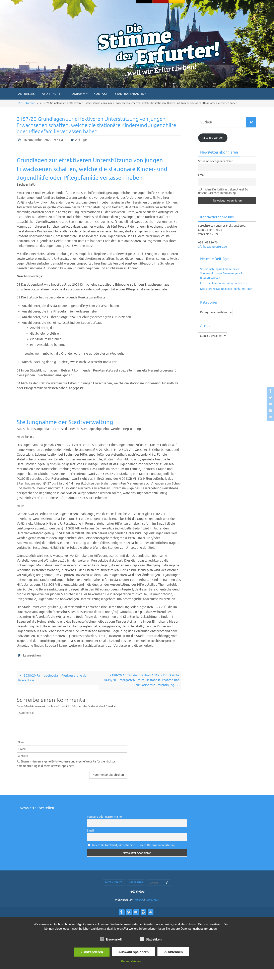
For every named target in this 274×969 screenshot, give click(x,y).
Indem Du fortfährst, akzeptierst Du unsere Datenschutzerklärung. (223, 191)
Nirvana (138, 899)
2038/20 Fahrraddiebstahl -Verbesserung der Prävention (52, 678)
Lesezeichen (32, 655)
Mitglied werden (212, 137)
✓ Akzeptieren (91, 952)
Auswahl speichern (133, 952)
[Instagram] (270, 410)
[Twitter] (270, 397)
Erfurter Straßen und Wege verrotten (223, 283)
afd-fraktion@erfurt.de (212, 246)
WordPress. (152, 899)
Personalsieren (131, 961)
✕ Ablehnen (173, 952)
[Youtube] (270, 404)
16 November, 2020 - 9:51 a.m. (45, 140)
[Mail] (270, 417)
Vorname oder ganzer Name (215, 161)
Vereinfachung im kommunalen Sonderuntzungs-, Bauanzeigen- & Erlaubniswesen (221, 273)
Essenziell (114, 939)
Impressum (136, 882)
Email (201, 175)
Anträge (30, 103)
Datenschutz (114, 882)
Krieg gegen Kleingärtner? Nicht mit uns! (226, 289)
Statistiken (154, 939)
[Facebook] (270, 391)
